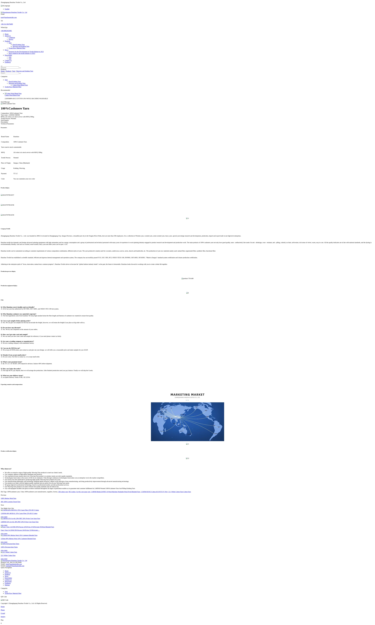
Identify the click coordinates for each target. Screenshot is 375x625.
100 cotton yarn (63, 492)
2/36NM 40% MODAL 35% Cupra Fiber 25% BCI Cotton (19, 513)
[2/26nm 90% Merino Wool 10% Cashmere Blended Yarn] (19, 535)
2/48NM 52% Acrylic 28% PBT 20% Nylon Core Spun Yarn (19, 522)
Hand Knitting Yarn (18, 44)
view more (4, 517)
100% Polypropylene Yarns (9, 547)
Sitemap (7, 585)
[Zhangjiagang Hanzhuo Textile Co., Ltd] (14, 12)
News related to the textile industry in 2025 (22, 53)
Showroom (8, 581)
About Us (8, 36)
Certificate (12, 37)
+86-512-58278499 (7, 24)
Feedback (8, 62)
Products (7, 41)
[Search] (20, 73)
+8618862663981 (6, 31)
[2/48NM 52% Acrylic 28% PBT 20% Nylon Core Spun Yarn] (20, 518)
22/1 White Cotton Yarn (8, 555)
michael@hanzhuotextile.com (15, 566)
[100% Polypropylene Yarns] (10, 544)
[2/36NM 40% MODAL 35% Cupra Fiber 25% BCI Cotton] (20, 510)
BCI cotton (72, 492)
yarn (10, 57)
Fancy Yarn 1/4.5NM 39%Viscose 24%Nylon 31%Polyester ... (20, 530)
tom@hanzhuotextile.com (9, 17)
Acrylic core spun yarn (83, 492)
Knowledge (8, 55)
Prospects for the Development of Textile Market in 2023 (26, 51)
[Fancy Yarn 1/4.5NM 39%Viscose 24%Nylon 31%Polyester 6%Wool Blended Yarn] (27, 527)
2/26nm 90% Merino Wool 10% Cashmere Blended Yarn (18, 538)
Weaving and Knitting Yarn (20, 46)
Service (11, 39)
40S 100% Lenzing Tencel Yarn (10, 502)
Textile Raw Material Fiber (17, 48)
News (6, 50)
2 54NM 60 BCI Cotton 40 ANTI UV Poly (154, 492)
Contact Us (8, 60)
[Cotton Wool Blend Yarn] (13, 93)
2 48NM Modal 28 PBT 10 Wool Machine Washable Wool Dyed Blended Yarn (115, 492)
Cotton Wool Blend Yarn (20, 85)
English (7, 9)
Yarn (10, 43)
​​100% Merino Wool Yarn (8, 498)
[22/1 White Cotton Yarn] (9, 552)
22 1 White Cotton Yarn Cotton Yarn (179, 492)
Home (6, 34)
